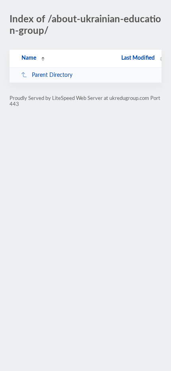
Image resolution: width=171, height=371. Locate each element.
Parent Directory (52, 75)
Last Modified (138, 58)
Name (28, 58)
